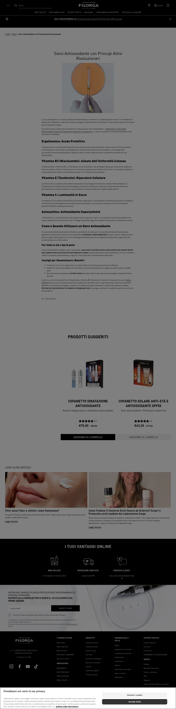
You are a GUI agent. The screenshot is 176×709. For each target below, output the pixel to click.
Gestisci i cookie (134, 695)
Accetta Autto (134, 702)
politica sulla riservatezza (67, 706)
